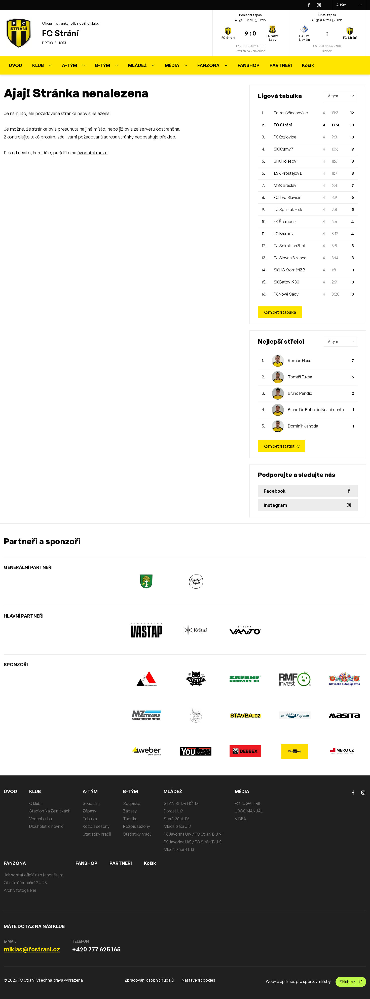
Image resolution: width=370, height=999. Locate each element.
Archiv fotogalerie (20, 890)
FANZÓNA (208, 65)
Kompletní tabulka (280, 312)
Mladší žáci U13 (177, 826)
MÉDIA (172, 65)
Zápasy (89, 810)
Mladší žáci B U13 (179, 849)
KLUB (38, 65)
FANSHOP (249, 65)
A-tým (341, 5)
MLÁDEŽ (137, 65)
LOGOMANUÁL (249, 810)
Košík (308, 65)
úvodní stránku (92, 152)
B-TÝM (102, 65)
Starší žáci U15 (177, 818)
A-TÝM (69, 65)
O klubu (36, 803)
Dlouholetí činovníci (46, 826)
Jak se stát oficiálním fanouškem (33, 874)
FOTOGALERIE (248, 803)
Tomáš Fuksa (300, 376)
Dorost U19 (173, 810)
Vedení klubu (40, 818)
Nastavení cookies (198, 980)
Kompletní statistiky (282, 446)
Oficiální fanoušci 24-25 (25, 882)
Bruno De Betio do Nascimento (316, 409)
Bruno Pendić (300, 393)
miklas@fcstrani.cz (32, 949)
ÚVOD (15, 65)
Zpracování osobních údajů (149, 980)
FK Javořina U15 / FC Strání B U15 (192, 841)
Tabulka (90, 818)
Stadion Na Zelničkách (49, 810)
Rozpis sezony (96, 826)
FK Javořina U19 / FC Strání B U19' (193, 834)
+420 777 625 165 (96, 949)
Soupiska (91, 803)
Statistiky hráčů (97, 834)
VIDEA (240, 818)
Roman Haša (299, 360)
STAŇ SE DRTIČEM (181, 803)
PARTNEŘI (281, 65)
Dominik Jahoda (303, 426)
